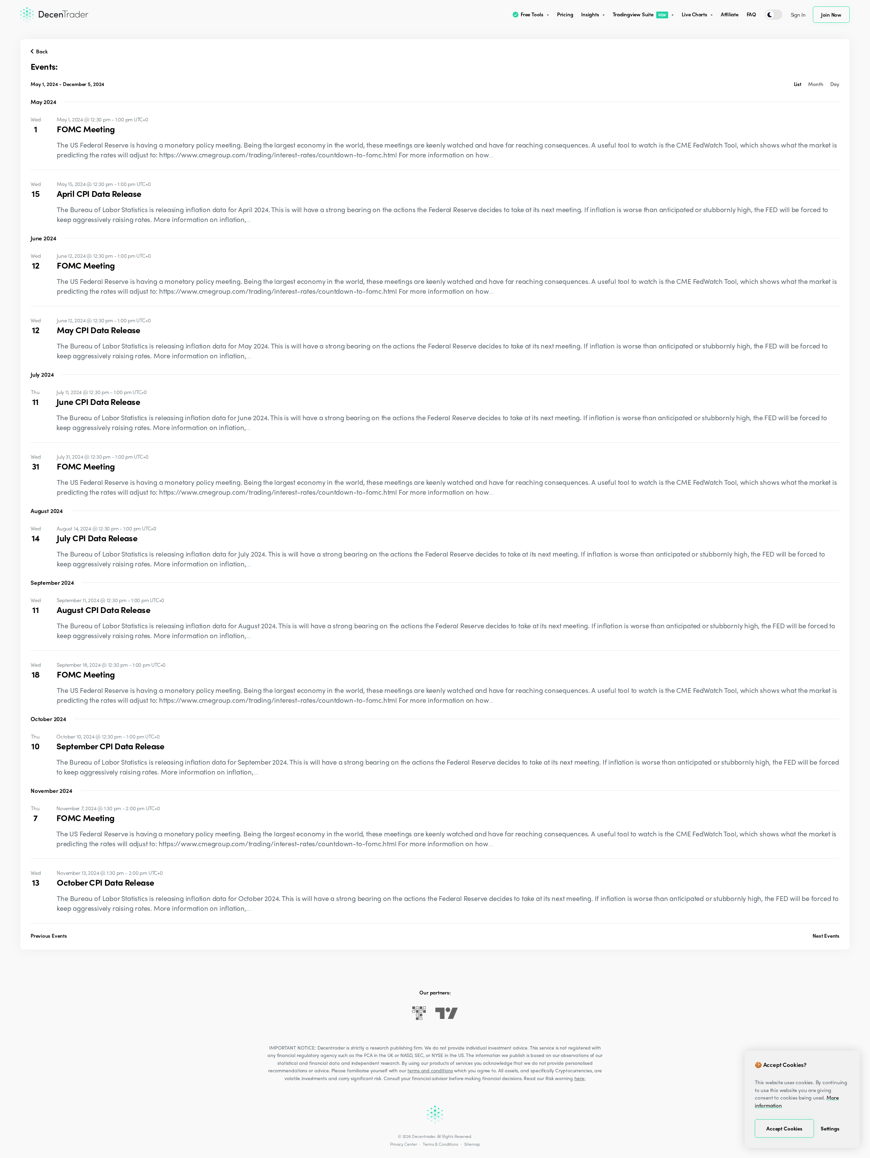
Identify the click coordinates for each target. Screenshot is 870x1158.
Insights (590, 14)
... (491, 154)
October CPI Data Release (105, 882)
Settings (830, 1128)
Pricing (565, 14)
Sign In (798, 14)
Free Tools (532, 14)
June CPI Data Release (98, 401)
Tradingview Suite (639, 14)
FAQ (751, 14)
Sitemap (472, 1144)
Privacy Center (403, 1144)
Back (41, 51)
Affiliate (729, 14)
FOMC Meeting (86, 129)
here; (580, 1078)
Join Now (831, 14)
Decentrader (423, 1136)
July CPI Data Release (97, 538)
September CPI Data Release (110, 746)
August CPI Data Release (103, 609)
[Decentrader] (54, 14)
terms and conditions (430, 1070)
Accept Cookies (784, 1128)
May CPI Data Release (98, 330)
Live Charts (694, 14)
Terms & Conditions (440, 1144)
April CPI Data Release (99, 193)
